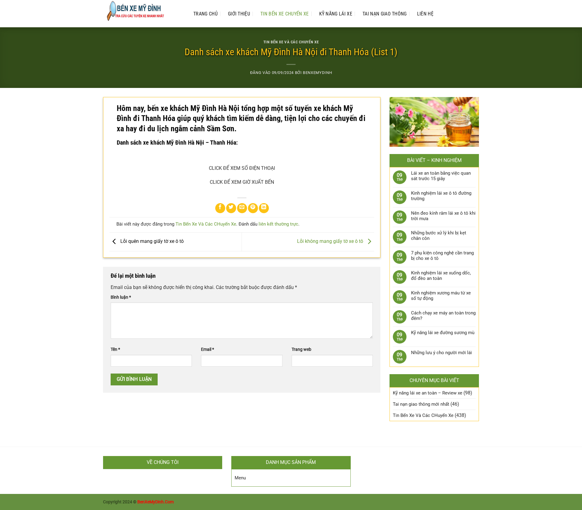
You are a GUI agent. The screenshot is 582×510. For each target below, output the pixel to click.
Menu (240, 478)
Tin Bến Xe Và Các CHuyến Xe (291, 42)
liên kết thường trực (278, 224)
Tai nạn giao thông (385, 14)
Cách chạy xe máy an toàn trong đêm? (443, 315)
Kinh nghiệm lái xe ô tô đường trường (441, 195)
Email (207, 349)
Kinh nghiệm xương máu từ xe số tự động (441, 295)
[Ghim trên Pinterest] (253, 208)
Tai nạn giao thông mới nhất (421, 404)
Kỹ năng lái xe (335, 14)
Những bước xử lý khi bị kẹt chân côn (438, 235)
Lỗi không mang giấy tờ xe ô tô (330, 241)
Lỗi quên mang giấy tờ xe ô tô (151, 241)
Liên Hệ (425, 14)
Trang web (301, 349)
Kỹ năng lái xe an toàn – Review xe (427, 393)
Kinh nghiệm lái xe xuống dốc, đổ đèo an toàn (441, 275)
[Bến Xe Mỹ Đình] (142, 13)
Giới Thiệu (239, 14)
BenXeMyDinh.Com (155, 502)
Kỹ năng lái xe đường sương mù (442, 332)
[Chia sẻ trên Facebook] (220, 208)
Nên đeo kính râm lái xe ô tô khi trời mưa (443, 215)
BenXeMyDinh (317, 72)
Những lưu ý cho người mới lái (441, 352)
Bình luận (121, 297)
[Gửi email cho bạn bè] (242, 208)
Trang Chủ (205, 14)
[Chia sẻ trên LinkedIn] (264, 208)
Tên (115, 349)
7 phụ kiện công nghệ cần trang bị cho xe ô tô (442, 255)
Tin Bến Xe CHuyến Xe (284, 14)
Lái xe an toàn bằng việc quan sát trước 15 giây (441, 175)
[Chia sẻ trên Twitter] (231, 208)
